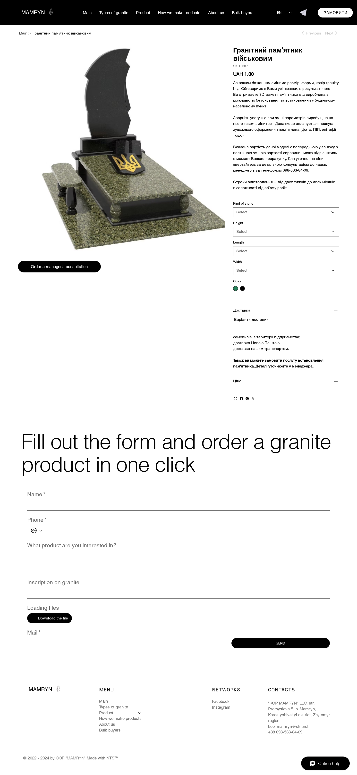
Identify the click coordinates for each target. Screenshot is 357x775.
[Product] (140, 713)
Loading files (43, 608)
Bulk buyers (110, 730)
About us (107, 724)
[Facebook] (241, 398)
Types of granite (113, 707)
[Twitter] (253, 398)
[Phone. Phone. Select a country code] (36, 530)
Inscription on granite (53, 582)
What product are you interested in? (71, 545)
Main (103, 701)
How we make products (120, 718)
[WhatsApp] (235, 398)
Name (36, 494)
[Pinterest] (247, 398)
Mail (34, 632)
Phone (37, 520)
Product (106, 712)
